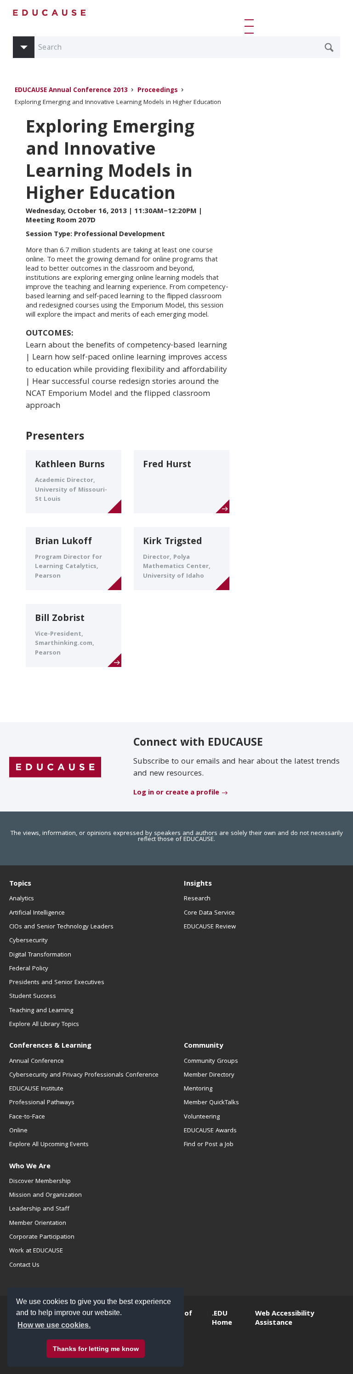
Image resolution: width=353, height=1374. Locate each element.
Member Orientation (37, 1223)
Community (203, 1046)
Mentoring (198, 1089)
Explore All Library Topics (44, 1025)
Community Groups (211, 1061)
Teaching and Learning (41, 1011)
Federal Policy (28, 969)
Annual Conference (36, 1061)
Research (197, 899)
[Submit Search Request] (329, 47)
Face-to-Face (27, 1117)
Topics (20, 884)
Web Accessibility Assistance (284, 1318)
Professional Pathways (41, 1103)
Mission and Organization (45, 1195)
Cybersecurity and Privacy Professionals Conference (84, 1075)
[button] (251, 26)
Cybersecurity (28, 941)
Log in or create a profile (176, 793)
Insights (198, 884)
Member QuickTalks (211, 1103)
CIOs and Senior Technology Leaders (61, 927)
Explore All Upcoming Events (49, 1145)
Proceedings (157, 91)
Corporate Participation (41, 1237)
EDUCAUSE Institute (36, 1089)
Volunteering (202, 1117)
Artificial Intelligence (37, 913)
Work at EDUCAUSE (36, 1251)
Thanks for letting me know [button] (96, 1348)
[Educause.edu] (55, 767)
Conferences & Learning (50, 1046)
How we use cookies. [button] (54, 1325)
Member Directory (209, 1075)
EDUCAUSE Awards (210, 1131)
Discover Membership (40, 1182)
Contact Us (24, 1265)
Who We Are (30, 1167)
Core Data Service (209, 913)
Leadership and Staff (39, 1209)
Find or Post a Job (208, 1145)
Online (18, 1131)
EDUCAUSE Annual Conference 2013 (71, 91)
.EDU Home (222, 1318)
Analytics (21, 899)
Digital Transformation (40, 955)
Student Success (32, 996)
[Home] (49, 12)
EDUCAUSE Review (210, 927)
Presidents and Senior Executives (56, 983)
